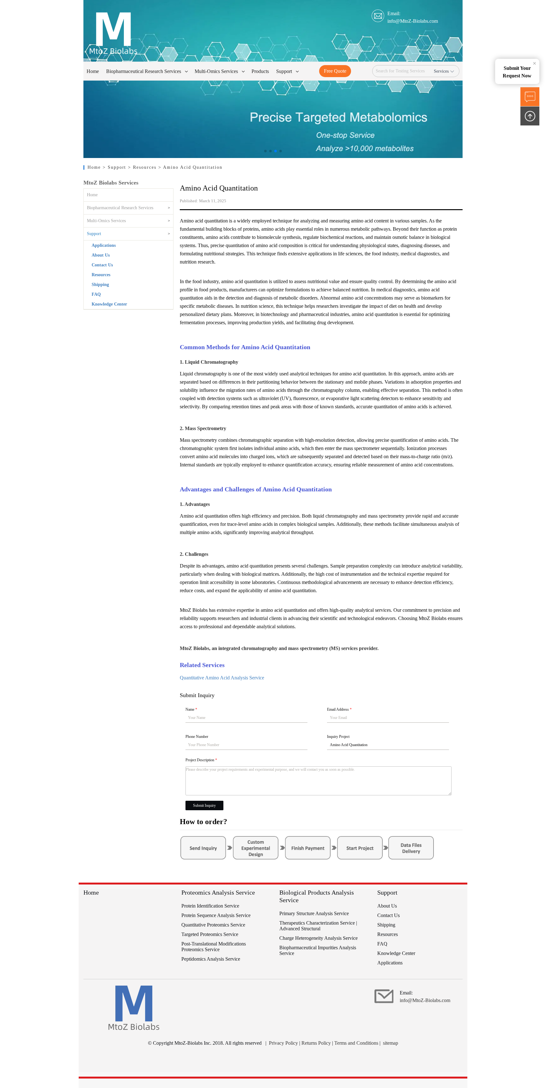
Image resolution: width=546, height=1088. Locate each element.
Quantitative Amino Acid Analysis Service (222, 677)
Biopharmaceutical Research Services (120, 207)
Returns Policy (316, 1043)
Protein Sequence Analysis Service (216, 915)
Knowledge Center (109, 304)
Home (95, 167)
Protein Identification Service (210, 906)
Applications (104, 245)
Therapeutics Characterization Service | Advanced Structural (318, 925)
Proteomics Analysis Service (218, 892)
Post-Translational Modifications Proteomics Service (213, 946)
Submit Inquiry (204, 805)
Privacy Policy (283, 1043)
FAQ (96, 294)
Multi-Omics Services (106, 220)
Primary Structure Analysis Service (314, 913)
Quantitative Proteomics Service (213, 924)
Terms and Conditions (356, 1043)
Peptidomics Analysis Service (210, 959)
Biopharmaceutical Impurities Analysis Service (317, 950)
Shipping (100, 284)
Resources (101, 274)
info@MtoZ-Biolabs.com (412, 21)
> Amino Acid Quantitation (190, 167)
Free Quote (335, 71)
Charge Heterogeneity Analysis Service (318, 938)
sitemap (390, 1043)
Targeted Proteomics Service (209, 934)
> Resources (143, 167)
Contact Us (102, 265)
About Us (101, 255)
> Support (115, 167)
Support (94, 233)
